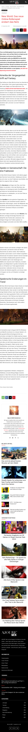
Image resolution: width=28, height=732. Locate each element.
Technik (7, 6)
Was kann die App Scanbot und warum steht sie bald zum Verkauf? (17, 511)
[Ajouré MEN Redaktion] (14, 410)
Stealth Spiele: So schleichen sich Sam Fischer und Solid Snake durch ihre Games (14, 482)
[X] (21, 30)
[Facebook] (17, 30)
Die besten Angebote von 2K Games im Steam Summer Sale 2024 (14, 537)
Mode (3, 685)
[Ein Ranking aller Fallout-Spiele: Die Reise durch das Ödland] (14, 613)
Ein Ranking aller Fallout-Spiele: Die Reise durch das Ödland (14, 622)
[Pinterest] (24, 30)
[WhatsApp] (14, 30)
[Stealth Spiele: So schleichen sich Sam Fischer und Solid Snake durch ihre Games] (14, 472)
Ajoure (3, 6)
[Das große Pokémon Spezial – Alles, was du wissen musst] (5, 497)
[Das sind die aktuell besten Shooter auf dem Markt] (14, 453)
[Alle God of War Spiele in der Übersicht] (14, 572)
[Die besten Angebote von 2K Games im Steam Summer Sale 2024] (14, 527)
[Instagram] (12, 437)
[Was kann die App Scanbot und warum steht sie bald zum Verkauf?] (5, 511)
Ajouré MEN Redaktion (14, 418)
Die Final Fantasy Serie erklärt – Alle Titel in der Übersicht (14, 601)
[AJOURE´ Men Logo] (14, 634)
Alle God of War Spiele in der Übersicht (14, 581)
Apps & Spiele (13, 6)
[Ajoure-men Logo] (14, 2)
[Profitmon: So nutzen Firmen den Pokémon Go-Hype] (5, 490)
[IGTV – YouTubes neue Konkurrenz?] (5, 504)
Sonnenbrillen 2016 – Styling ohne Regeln (13, 687)
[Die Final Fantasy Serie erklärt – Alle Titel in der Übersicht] (14, 592)
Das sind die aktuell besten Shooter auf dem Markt (11, 462)
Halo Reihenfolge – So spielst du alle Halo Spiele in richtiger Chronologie (14, 559)
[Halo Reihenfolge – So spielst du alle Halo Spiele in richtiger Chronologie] (14, 549)
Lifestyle (4, 679)
